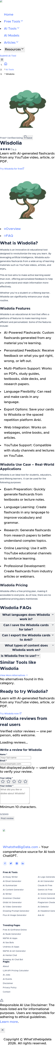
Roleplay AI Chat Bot (13, 960)
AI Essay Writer (10, 877)
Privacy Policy (9, 988)
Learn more (9, 1022)
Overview (13, 229)
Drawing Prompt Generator (16, 911)
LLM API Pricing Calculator (16, 971)
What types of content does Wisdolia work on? (26, 648)
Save (29, 138)
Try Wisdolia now (9, 714)
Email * (3, 761)
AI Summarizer (10, 886)
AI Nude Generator (12, 934)
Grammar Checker (11, 898)
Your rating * (6, 778)
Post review (7, 818)
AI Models (11, 35)
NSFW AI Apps (10, 938)
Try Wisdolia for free (11, 169)
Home (8, 14)
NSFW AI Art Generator (14, 951)
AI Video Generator (12, 907)
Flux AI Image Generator (15, 915)
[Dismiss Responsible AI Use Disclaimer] (2, 1030)
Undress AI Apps (11, 947)
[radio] (3, 782)
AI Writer (7, 894)
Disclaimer (8, 983)
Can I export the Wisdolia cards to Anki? (26, 637)
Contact (6, 992)
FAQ (9, 236)
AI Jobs (6, 975)
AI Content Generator (13, 890)
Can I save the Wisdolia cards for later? (26, 627)
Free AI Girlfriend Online (15, 930)
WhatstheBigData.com (20, 847)
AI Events (7, 979)
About (6, 966)
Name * (3, 755)
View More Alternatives (13, 675)
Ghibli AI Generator (12, 903)
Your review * (6, 786)
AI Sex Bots (8, 943)
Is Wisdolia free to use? (19, 656)
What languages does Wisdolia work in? (26, 617)
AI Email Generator (12, 881)
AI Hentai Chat (10, 955)
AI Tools (10, 70)
